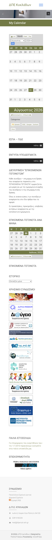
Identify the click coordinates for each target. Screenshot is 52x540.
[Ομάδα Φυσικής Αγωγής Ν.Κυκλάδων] (21, 374)
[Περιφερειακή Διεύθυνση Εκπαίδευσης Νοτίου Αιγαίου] (21, 332)
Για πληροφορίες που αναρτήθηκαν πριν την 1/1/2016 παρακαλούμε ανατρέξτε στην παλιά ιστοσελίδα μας (25, 446)
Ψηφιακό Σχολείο (16, 498)
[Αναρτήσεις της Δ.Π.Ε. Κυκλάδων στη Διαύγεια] (21, 313)
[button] (3, 14)
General (17, 124)
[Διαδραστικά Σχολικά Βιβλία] (21, 363)
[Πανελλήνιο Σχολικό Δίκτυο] (21, 338)
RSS (23, 124)
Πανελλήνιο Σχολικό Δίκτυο (20, 495)
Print (14, 129)
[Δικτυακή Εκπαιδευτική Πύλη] (21, 344)
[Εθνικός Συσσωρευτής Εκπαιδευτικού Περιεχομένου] (21, 352)
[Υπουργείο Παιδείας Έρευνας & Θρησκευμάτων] (21, 324)
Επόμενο (26, 115)
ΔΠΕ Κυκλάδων (20, 5)
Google (29, 125)
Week (25, 36)
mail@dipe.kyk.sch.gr (20, 523)
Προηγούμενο (17, 115)
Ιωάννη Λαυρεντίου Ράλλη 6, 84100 (26, 513)
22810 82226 (17, 518)
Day (30, 36)
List (14, 37)
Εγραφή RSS (16, 500)
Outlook (35, 125)
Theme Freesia (16, 537)
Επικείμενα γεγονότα (22, 265)
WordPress (37, 537)
